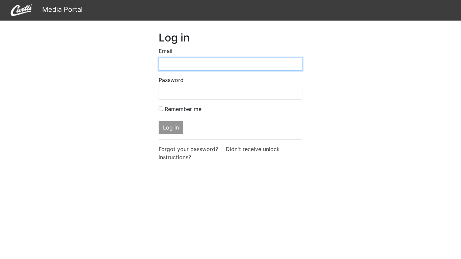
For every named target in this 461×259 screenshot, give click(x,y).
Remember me (183, 109)
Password (171, 80)
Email (165, 51)
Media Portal (61, 9)
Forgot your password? (188, 149)
